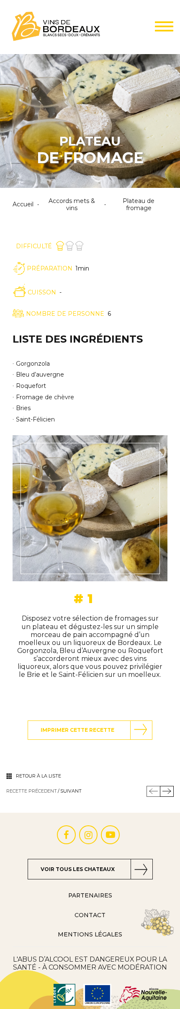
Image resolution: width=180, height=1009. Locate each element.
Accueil (23, 204)
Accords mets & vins (72, 205)
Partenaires (90, 895)
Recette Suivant (167, 791)
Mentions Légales (90, 934)
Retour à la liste (38, 776)
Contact (90, 915)
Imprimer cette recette (77, 730)
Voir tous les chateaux (78, 869)
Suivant (71, 791)
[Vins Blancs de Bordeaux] (56, 27)
